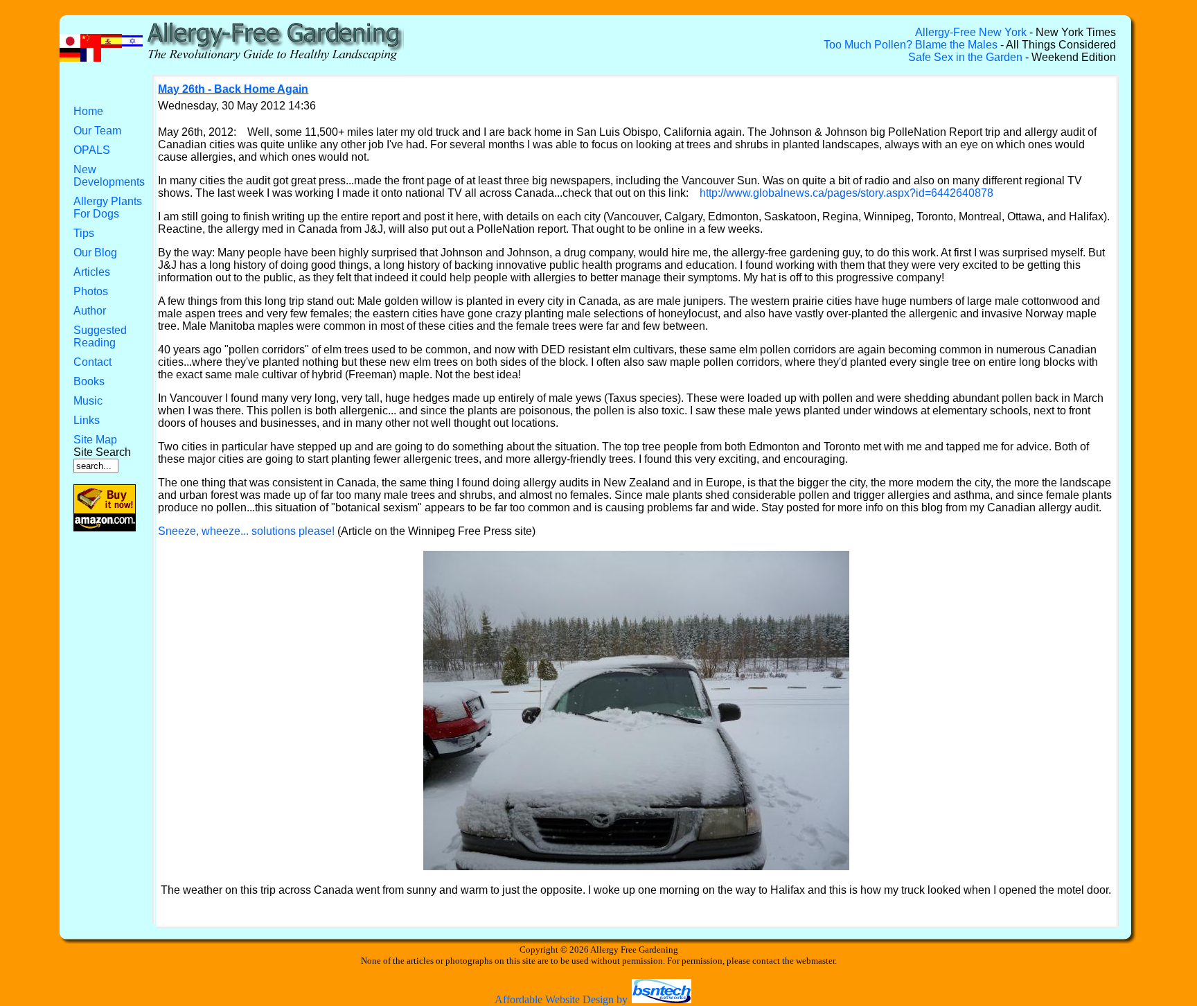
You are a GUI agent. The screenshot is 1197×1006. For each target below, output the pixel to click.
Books (89, 381)
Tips (83, 233)
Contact (92, 362)
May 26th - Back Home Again (233, 89)
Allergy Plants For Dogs (107, 207)
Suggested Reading (100, 336)
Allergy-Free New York (971, 32)
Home (88, 111)
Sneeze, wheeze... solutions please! (246, 531)
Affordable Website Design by (562, 999)
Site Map (95, 439)
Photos (90, 291)
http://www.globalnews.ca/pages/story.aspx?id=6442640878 (846, 193)
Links (86, 420)
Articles (91, 272)
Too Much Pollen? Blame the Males (911, 45)
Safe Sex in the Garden (965, 57)
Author (89, 311)
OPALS (91, 150)
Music (88, 401)
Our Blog (95, 252)
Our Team (97, 130)
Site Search (102, 452)
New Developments (109, 176)
